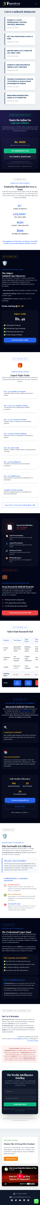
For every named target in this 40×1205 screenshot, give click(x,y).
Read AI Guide (20, 806)
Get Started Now (11, 1158)
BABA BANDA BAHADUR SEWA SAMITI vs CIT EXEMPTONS (17, 96)
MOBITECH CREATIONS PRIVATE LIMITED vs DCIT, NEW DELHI (18, 66)
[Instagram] (28, 1200)
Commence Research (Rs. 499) (20, 613)
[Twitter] (16, 1200)
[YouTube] (20, 1200)
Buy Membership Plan (20, 151)
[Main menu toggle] (36, 4)
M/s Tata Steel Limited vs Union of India (20, 37)
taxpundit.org (25, 1052)
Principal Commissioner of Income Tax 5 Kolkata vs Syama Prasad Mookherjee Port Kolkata (20, 81)
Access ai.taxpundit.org (20, 800)
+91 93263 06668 (32, 1041)
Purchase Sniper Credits (20, 340)
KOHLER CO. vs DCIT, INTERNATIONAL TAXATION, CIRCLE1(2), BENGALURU (17, 22)
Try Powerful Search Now (20, 157)
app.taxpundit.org (29, 1058)
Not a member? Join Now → (20, 812)
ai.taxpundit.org (25, 711)
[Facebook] (12, 1200)
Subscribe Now (20, 1104)
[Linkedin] (24, 1200)
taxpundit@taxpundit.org (20, 1038)
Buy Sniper (17, 682)
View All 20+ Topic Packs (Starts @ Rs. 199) (20, 505)
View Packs (28, 682)
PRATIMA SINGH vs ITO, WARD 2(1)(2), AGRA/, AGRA (19, 52)
